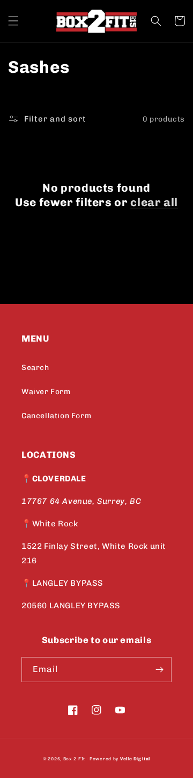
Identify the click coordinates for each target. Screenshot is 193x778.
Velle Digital (135, 758)
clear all (154, 202)
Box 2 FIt (74, 758)
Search (35, 367)
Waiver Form (46, 391)
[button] (13, 21)
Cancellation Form (56, 415)
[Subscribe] (159, 669)
